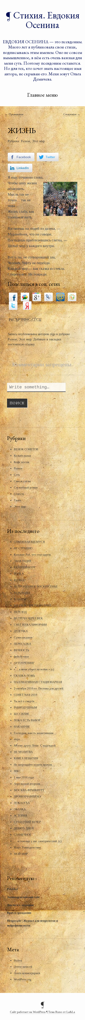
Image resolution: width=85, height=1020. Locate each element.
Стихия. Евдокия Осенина (46, 20)
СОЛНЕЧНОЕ (22, 834)
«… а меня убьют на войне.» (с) (34, 669)
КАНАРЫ (20, 599)
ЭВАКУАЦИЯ (22, 561)
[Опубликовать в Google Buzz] (25, 296)
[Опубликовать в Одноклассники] (72, 296)
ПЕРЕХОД (20, 612)
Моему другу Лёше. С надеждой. (35, 745)
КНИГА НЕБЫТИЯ (26, 758)
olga (52, 334)
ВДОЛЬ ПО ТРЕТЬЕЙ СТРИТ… (34, 605)
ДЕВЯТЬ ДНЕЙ (24, 828)
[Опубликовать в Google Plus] (36, 296)
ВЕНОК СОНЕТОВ (26, 449)
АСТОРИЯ (20, 815)
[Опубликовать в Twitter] (13, 305)
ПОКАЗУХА (22, 803)
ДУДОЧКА (21, 631)
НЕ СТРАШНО (23, 548)
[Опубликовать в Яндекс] (27, 305)
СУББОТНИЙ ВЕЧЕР (27, 822)
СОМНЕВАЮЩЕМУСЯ (29, 542)
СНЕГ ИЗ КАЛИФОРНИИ (30, 624)
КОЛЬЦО (19, 580)
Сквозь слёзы (22, 481)
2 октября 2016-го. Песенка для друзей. (39, 688)
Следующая (71, 114)
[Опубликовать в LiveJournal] (48, 296)
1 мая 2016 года (24, 777)
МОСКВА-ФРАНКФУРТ (29, 790)
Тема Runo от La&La (61, 1012)
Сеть (17, 474)
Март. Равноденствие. (28, 847)
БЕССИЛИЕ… (23, 714)
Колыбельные (22, 455)
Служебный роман (26, 487)
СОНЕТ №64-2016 (25, 694)
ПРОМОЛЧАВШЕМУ (27, 796)
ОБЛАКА (20, 809)
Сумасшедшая (23, 637)
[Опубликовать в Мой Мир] (60, 296)
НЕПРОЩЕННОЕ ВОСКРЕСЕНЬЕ (36, 586)
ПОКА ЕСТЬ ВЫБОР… (28, 720)
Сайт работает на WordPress (28, 1012)
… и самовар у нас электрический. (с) (37, 841)
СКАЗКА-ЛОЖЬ (24, 675)
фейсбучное (21, 656)
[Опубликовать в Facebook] (13, 296)
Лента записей (23, 966)
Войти (18, 960)
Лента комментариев (27, 973)
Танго (17, 500)
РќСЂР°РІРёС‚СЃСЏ (25, 319)
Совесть (19, 494)
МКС (17, 771)
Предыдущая (14, 114)
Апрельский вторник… (28, 783)
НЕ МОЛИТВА (23, 752)
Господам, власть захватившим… (35, 733)
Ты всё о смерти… (25, 701)
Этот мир (38, 141)
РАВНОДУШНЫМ (25, 707)
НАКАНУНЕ (22, 726)
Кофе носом (21, 462)
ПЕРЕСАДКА (22, 643)
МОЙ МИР (21, 853)
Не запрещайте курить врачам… (34, 764)
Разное (25, 141)
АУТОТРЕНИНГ (24, 663)
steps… (18, 739)
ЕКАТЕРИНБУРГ (25, 567)
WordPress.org (22, 979)
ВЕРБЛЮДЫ (22, 593)
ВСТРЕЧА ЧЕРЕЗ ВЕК (28, 618)
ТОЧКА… (20, 573)
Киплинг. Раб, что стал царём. (32, 554)
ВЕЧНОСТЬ (21, 650)
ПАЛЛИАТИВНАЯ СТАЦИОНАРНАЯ (38, 682)
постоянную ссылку (21, 344)
